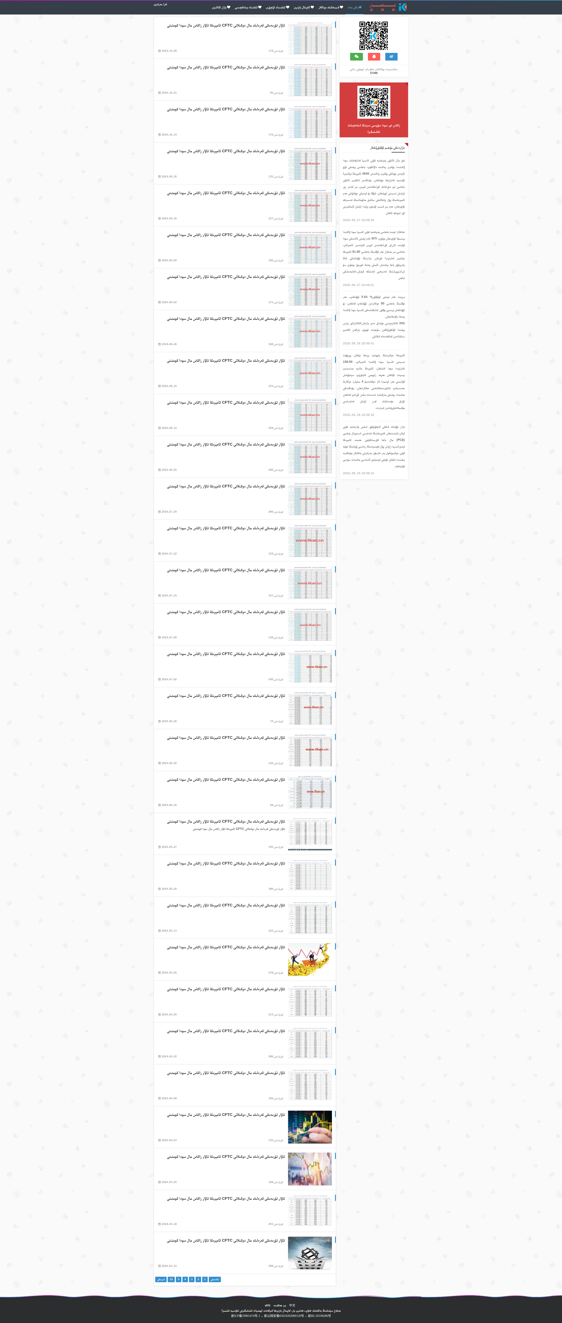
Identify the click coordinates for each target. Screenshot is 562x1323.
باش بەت (353, 7)
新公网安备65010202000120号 (284, 1316)
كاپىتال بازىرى (302, 7)
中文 (292, 1305)
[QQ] (374, 57)
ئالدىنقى (215, 1279)
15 (171, 1279)
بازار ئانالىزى (219, 7)
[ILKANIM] (373, 29)
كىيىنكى (161, 1279)
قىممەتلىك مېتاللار (329, 7)
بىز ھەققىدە (280, 1305)
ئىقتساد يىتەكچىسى (246, 7)
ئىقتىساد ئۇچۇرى (275, 7)
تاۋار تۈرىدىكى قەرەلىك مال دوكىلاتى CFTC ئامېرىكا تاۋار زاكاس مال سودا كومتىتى (226, 25)
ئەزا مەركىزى (160, 4)
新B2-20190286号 (319, 1316)
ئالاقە (267, 1305)
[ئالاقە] (391, 57)
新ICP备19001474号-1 (245, 1316)
